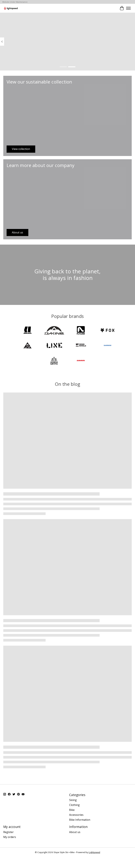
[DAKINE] (54, 330)
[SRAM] (80, 361)
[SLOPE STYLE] (54, 361)
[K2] (27, 345)
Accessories (76, 815)
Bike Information (79, 820)
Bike (72, 810)
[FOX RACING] (107, 330)
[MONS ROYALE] (80, 345)
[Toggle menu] (128, 8)
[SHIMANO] (107, 345)
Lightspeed (94, 852)
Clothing (74, 805)
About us (74, 832)
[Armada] (27, 330)
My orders (9, 837)
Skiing (73, 800)
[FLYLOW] (80, 330)
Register (8, 832)
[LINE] (54, 345)
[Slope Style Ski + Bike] (10, 8)
